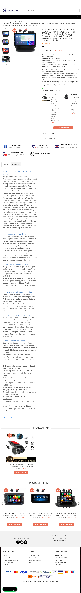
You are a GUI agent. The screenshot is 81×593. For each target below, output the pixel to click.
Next (6, 64)
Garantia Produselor (35, 560)
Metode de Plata (34, 555)
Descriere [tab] (6, 164)
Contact (5, 565)
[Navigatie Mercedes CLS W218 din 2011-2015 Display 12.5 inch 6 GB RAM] (40, 500)
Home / (4, 22)
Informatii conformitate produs (12, 418)
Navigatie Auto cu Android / (16, 22)
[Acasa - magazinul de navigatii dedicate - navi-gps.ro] (11, 10)
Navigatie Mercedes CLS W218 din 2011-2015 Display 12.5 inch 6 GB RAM (40, 514)
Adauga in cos (63, 128)
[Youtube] (22, 542)
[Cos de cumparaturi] (77, 17)
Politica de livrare (8, 562)
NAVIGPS (44, 46)
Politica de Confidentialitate (11, 560)
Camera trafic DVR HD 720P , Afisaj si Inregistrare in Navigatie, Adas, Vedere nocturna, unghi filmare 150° (21, 465)
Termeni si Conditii (8, 558)
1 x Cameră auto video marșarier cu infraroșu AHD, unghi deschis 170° (75, 103)
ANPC (30, 562)
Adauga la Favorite (49, 138)
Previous (6, 29)
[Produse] (3, 17)
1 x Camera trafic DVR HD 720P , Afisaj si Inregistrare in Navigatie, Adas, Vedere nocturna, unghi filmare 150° (55, 107)
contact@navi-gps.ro (60, 540)
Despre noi (6, 555)
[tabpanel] (25, 42)
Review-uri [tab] (15, 164)
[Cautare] (78, 10)
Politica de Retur (34, 558)
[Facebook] (18, 542)
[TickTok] (25, 542)
